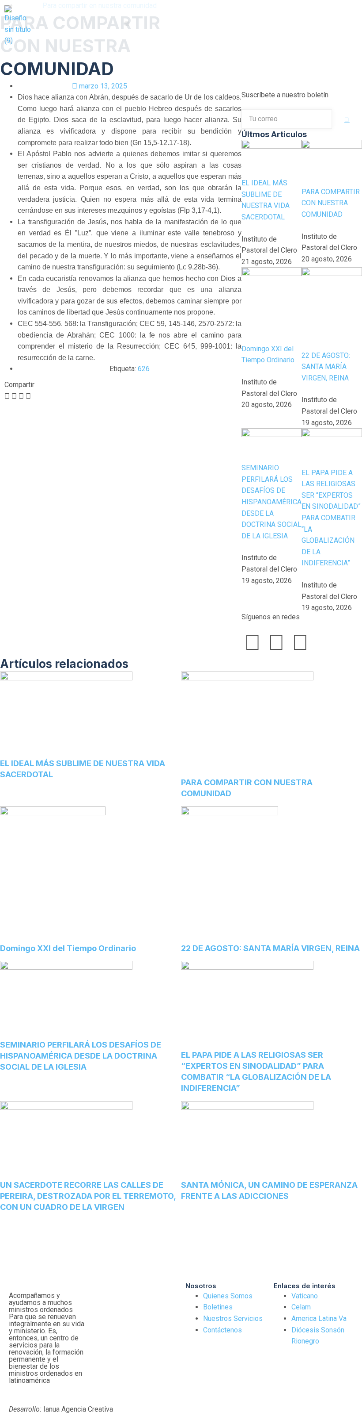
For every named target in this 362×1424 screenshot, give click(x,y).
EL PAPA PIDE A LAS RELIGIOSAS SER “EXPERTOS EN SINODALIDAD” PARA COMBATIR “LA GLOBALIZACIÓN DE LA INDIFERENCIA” (331, 518)
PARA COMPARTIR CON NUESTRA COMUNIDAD (331, 203)
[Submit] (347, 120)
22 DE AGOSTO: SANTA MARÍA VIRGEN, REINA (326, 366)
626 (144, 369)
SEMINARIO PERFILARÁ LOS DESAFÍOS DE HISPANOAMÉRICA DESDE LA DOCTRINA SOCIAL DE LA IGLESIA (271, 502)
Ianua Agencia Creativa (61, 1409)
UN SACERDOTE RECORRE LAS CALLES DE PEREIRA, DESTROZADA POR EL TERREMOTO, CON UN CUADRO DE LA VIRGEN (88, 1196)
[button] (126, 23)
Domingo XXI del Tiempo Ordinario (68, 948)
